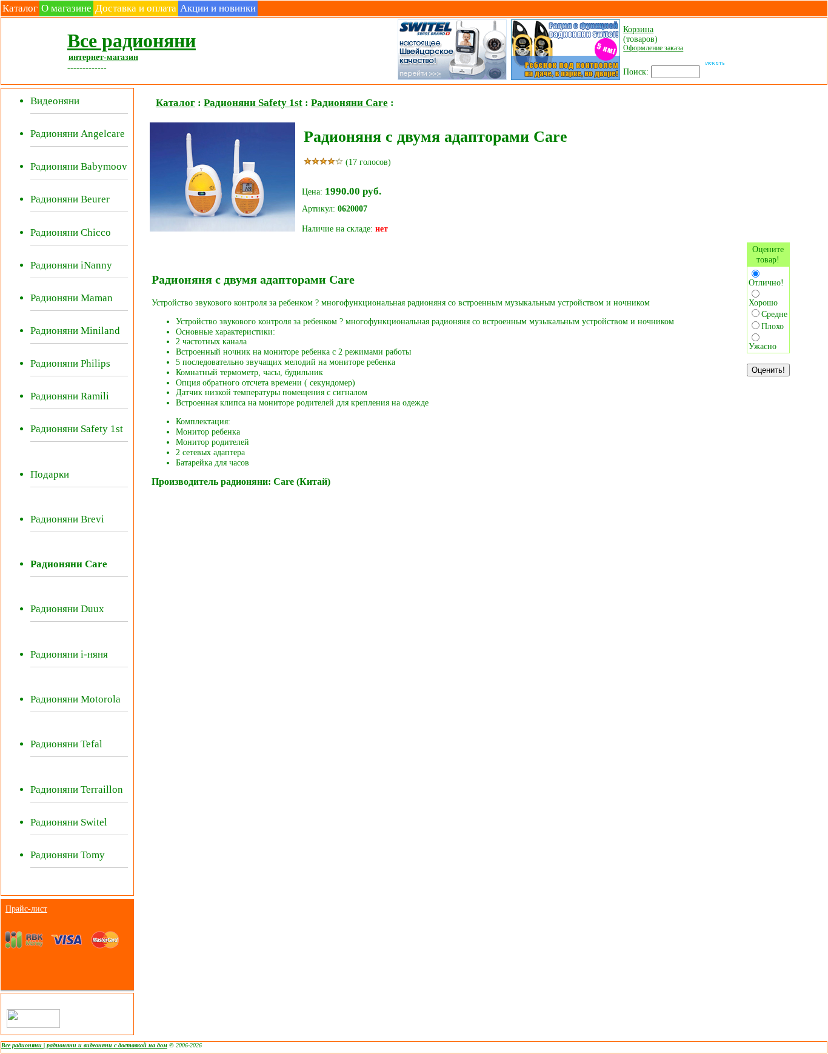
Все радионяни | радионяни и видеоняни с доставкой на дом (84, 1045)
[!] (564, 79)
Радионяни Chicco (70, 232)
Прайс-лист (26, 908)
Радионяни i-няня (69, 654)
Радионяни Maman (71, 298)
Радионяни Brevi (67, 519)
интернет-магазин (103, 57)
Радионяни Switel (68, 822)
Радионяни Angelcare (77, 133)
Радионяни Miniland (75, 330)
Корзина (638, 29)
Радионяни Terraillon (76, 789)
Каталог (20, 8)
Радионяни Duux (67, 609)
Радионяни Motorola (75, 699)
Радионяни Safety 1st (76, 429)
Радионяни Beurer (70, 199)
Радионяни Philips (70, 363)
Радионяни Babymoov (78, 166)
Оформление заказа (653, 48)
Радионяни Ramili (69, 396)
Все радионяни (131, 41)
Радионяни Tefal (66, 744)
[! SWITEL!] (451, 79)
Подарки (49, 474)
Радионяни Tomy (67, 855)
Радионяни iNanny (71, 265)
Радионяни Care (349, 102)
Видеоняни (54, 101)
